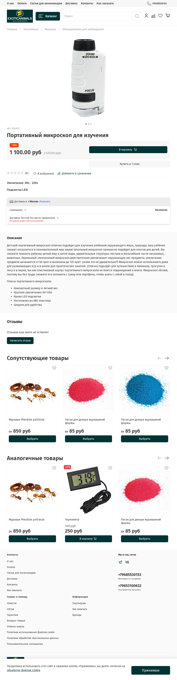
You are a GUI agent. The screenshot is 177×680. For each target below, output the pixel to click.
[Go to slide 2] (88, 123)
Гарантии (12, 615)
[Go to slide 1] (86, 123)
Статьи (10, 609)
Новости (12, 603)
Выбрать (32, 438)
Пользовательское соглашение (25, 644)
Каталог (51, 16)
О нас (10, 3)
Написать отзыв (20, 340)
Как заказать (105, 3)
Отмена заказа (15, 626)
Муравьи (50, 29)
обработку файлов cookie (23, 670)
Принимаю (151, 670)
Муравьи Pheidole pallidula (26, 419)
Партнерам (79, 603)
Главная (12, 29)
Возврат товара (16, 620)
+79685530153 (159, 3)
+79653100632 (129, 586)
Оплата (22, 3)
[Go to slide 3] (90, 123)
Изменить (44, 201)
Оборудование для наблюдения (83, 29)
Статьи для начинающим (46, 3)
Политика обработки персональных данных (33, 638)
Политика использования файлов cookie (31, 632)
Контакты (87, 3)
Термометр (72, 519)
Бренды (77, 615)
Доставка (71, 3)
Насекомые (31, 29)
